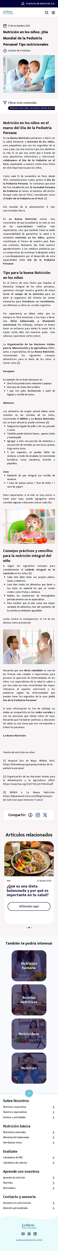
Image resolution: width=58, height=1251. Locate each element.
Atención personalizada (15, 1208)
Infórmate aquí (29, 906)
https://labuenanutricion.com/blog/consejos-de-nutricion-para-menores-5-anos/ (28, 798)
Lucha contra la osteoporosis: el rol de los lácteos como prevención (29, 621)
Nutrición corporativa (14, 1107)
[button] (26, 927)
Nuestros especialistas (15, 1112)
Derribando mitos (12, 1142)
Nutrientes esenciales (14, 1132)
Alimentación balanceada (16, 1137)
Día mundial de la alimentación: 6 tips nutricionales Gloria (29, 209)
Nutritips (8, 1183)
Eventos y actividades (14, 1117)
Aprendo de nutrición (14, 1178)
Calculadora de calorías (15, 1163)
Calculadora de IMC (13, 1157)
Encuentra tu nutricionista (17, 1203)
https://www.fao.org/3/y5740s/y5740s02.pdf (28, 784)
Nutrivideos (9, 1188)
